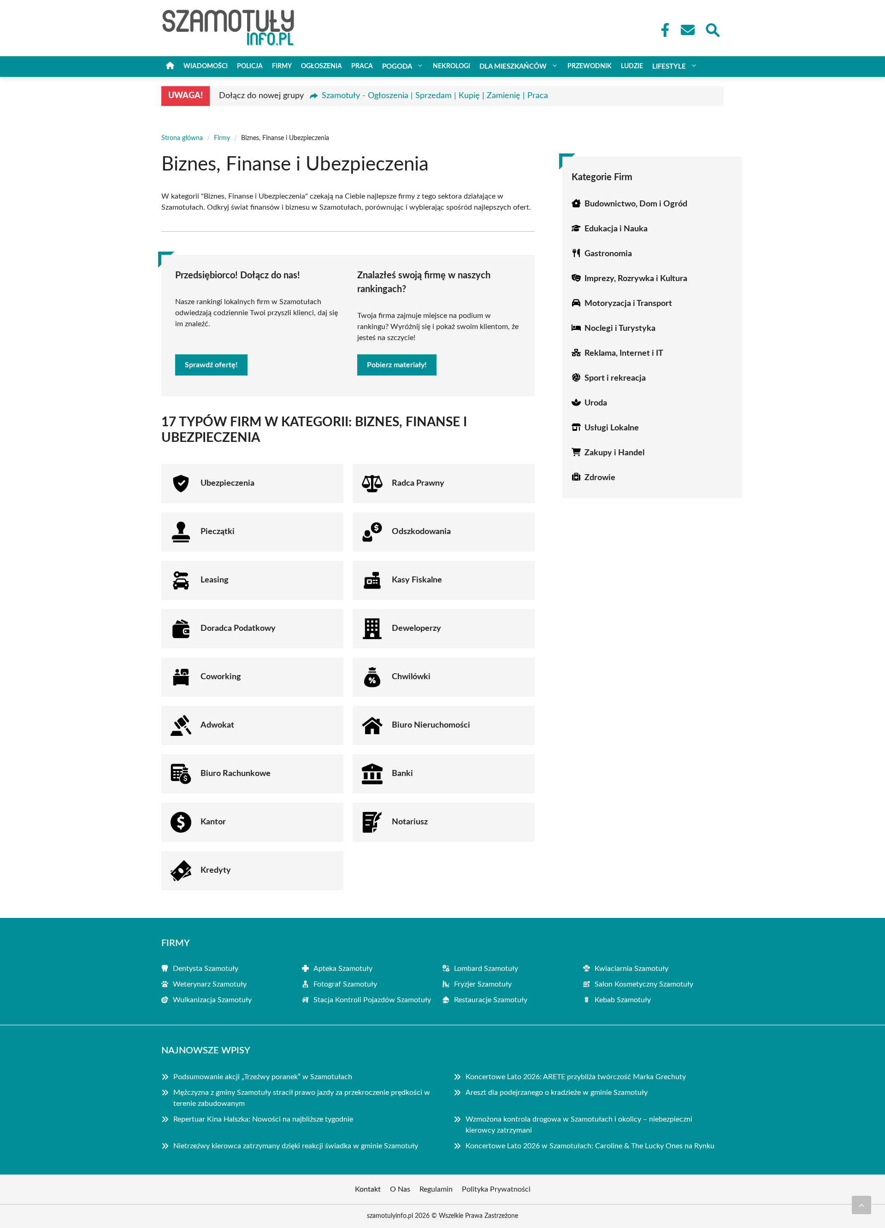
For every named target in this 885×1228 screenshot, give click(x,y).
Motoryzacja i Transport (628, 304)
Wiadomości (205, 66)
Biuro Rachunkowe (236, 774)
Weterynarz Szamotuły (210, 984)
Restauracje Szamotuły (490, 1000)
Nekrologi (451, 66)
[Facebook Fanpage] (662, 29)
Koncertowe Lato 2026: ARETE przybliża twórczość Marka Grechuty (576, 1077)
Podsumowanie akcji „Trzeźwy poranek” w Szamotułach (262, 1077)
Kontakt (368, 1189)
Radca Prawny (418, 483)
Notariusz (410, 822)
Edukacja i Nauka (616, 229)
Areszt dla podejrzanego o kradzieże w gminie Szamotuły (557, 1092)
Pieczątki (218, 532)
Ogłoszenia (321, 66)
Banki (402, 774)
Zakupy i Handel (614, 453)
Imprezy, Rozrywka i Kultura (635, 279)
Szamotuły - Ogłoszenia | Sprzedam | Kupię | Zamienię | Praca (435, 96)
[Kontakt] (687, 29)
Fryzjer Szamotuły (483, 984)
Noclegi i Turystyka (619, 328)
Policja (250, 66)
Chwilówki (411, 677)
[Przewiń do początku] (861, 1205)
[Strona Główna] (170, 66)
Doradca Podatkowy (238, 628)
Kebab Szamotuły (623, 1000)
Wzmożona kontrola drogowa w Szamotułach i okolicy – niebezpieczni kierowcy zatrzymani (579, 1125)
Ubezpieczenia (227, 483)
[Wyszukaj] (712, 29)
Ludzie (632, 66)
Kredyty (216, 870)
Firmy (282, 66)
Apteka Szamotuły (342, 968)
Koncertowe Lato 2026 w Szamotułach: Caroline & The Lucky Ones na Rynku (590, 1146)
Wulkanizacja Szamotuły (212, 1000)
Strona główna (182, 138)
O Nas (400, 1189)
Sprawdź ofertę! (211, 365)
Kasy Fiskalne (417, 580)
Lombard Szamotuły (486, 968)
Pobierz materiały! (397, 365)
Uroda (595, 403)
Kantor (213, 822)
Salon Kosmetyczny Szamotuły (644, 984)
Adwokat (217, 725)
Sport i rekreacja (615, 378)
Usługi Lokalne (611, 428)
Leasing (215, 580)
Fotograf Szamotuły (345, 984)
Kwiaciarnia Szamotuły (631, 968)
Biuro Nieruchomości (431, 725)
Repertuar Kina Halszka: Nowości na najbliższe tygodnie (263, 1119)
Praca (362, 66)
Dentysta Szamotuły (205, 968)
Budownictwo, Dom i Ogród (635, 204)
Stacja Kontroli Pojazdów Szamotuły (372, 1000)
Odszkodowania (421, 532)
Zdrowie (599, 478)
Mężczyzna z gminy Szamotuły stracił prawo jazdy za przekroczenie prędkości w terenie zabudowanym (301, 1098)
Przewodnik (589, 66)
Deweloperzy (416, 628)
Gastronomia (608, 254)
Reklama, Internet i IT (623, 353)
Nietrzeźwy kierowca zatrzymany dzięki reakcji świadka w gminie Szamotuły (295, 1146)
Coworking (221, 677)
